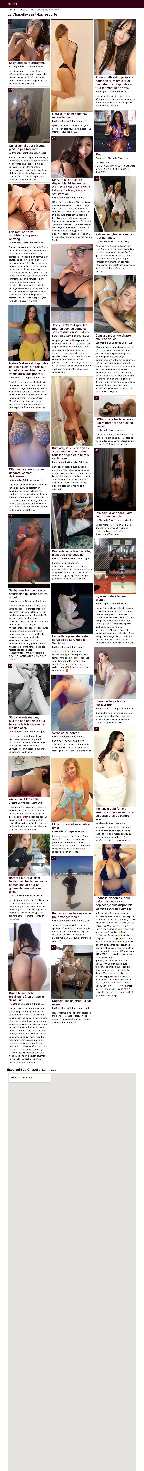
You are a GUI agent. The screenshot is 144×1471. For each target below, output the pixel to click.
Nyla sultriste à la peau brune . (111, 597)
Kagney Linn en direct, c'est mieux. (71, 1002)
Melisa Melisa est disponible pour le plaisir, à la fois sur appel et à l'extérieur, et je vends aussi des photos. (28, 369)
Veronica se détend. (66, 733)
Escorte (11, 9)
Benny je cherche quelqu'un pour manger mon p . (71, 915)
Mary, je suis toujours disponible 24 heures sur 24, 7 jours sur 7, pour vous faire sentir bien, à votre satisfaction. (71, 187)
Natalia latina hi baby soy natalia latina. (70, 115)
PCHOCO (12, 4)
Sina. (98, 154)
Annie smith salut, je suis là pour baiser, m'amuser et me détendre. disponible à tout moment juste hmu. (114, 83)
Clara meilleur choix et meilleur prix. (111, 702)
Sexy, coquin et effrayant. (27, 63)
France (21, 9)
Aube (30, 9)
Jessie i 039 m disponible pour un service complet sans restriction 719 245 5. (70, 328)
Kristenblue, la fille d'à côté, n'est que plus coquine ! (71, 552)
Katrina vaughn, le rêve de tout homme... (113, 235)
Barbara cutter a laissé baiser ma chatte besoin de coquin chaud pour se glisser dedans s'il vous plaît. (28, 885)
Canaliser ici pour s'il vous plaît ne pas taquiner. (27, 147)
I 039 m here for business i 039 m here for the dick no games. (114, 422)
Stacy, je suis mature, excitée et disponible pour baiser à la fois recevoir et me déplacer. (27, 723)
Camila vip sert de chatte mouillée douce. (113, 337)
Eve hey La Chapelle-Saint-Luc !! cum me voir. (114, 514)
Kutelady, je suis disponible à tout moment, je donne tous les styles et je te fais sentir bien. (71, 453)
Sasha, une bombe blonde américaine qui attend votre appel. (28, 594)
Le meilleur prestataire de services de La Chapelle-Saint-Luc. (70, 639)
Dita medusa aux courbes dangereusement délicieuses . (26, 473)
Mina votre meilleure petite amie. (71, 826)
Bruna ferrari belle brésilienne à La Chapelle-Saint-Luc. (27, 996)
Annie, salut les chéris (24, 799)
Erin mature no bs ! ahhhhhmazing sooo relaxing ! (23, 235)
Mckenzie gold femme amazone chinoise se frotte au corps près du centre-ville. (114, 814)
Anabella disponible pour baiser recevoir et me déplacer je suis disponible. (114, 901)
